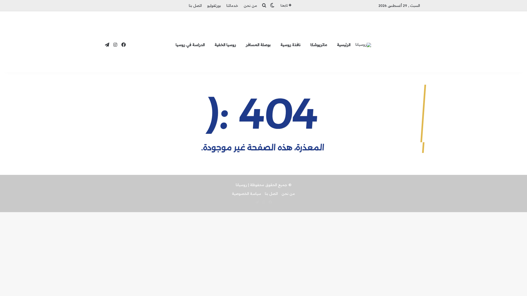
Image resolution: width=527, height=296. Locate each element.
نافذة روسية (291, 44)
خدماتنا (232, 5)
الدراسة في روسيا (190, 44)
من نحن (250, 5)
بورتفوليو (214, 5)
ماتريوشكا (318, 44)
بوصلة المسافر (258, 44)
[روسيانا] (363, 45)
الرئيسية (344, 44)
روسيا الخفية (225, 44)
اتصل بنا (195, 5)
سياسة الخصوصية (246, 193)
